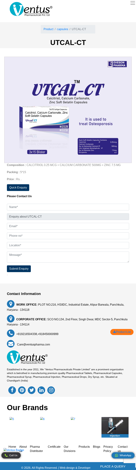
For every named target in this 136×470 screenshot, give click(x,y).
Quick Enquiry (18, 187)
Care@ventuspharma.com (33, 344)
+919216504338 (26, 334)
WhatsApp (125, 455)
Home (12, 446)
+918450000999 (48, 334)
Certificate (54, 446)
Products (84, 446)
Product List (123, 331)
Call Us (13, 455)
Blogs (96, 446)
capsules (62, 29)
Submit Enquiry (19, 268)
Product (48, 29)
